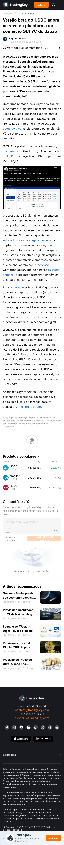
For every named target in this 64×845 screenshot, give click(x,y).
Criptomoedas (26, 13)
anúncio (19, 287)
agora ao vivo (12, 128)
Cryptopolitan (17, 38)
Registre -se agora (30, 406)
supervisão (41, 265)
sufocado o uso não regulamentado (27, 240)
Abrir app (53, 838)
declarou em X (12, 151)
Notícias (7, 13)
